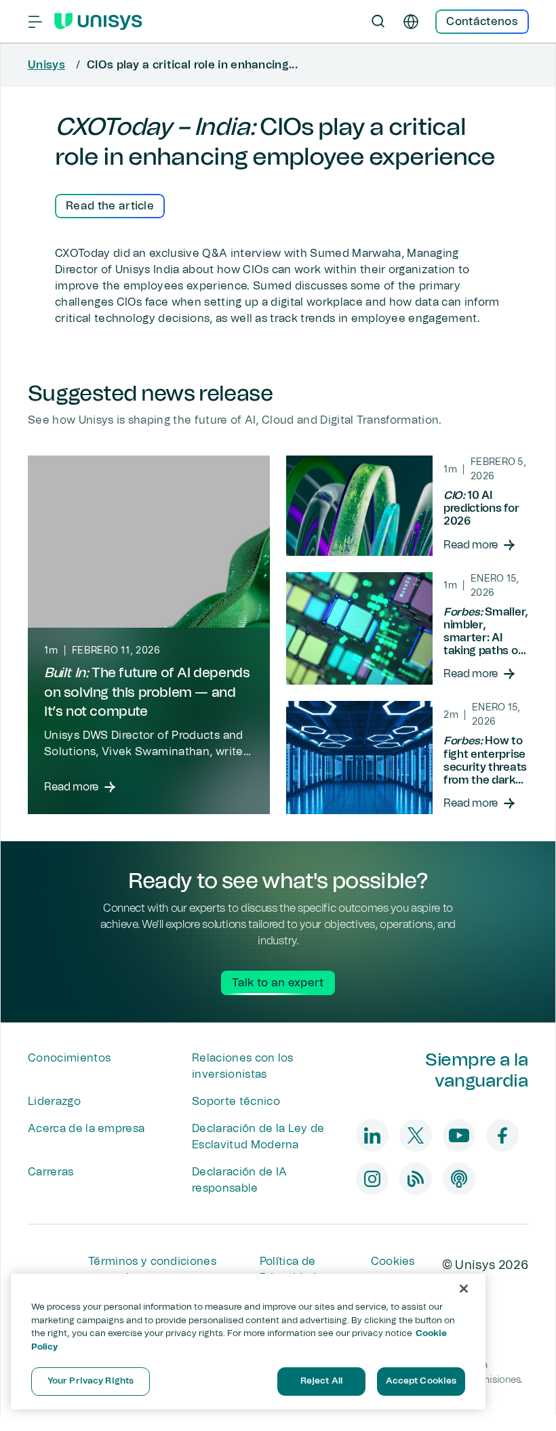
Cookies (393, 1261)
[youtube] (459, 1135)
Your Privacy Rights (90, 1381)
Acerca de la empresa (86, 1128)
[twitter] (415, 1135)
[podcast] (459, 1179)
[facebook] (502, 1135)
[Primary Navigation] (35, 22)
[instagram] (372, 1179)
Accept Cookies (421, 1381)
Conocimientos (69, 1058)
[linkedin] (372, 1135)
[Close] (464, 1289)
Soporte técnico (236, 1101)
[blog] (415, 1179)
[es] (411, 22)
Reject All (321, 1381)
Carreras (51, 1172)
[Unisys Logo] (98, 22)
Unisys (46, 65)
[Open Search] (378, 22)
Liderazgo (54, 1101)
